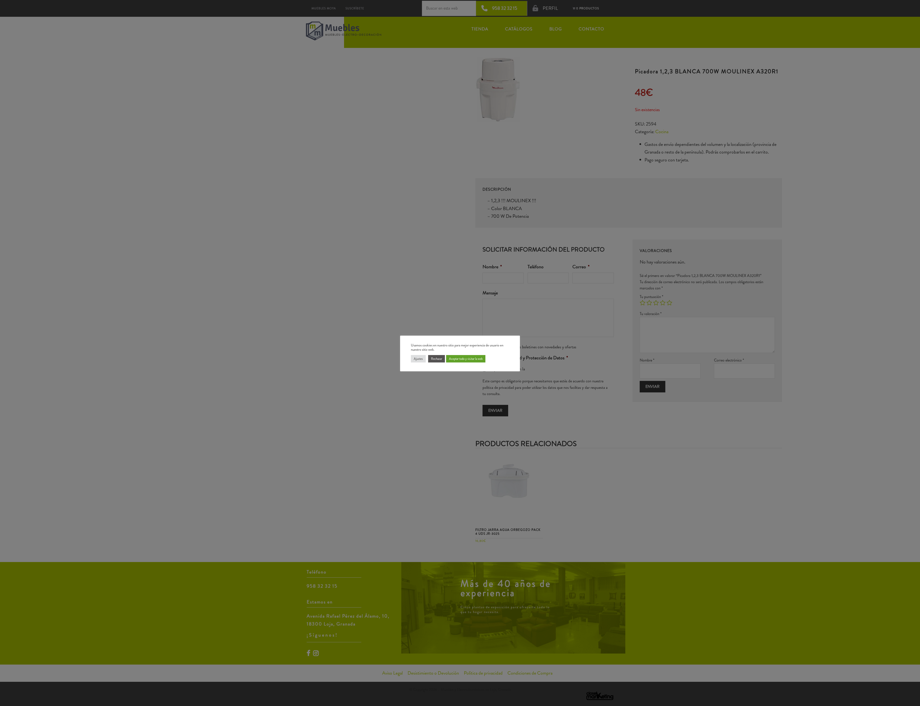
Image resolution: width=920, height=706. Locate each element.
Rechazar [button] (436, 358)
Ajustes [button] (418, 358)
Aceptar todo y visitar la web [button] (466, 358)
